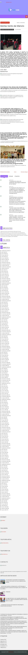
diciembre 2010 (5, 493)
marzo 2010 (4, 507)
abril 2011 (3, 487)
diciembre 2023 (5, 278)
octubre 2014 (4, 430)
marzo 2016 (4, 406)
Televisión (8, 591)
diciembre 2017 (5, 378)
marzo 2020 (4, 342)
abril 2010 (4, 505)
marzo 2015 (4, 423)
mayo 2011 (4, 486)
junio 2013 (4, 451)
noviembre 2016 (5, 396)
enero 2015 (4, 426)
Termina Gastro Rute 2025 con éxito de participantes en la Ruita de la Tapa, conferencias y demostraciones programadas (13, 628)
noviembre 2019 (5, 348)
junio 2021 (4, 321)
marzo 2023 (4, 292)
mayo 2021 (4, 323)
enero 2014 (4, 442)
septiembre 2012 (5, 464)
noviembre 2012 (5, 461)
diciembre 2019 (5, 346)
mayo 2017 (4, 387)
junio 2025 (4, 253)
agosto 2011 (4, 482)
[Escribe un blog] (2, 69)
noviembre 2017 (5, 380)
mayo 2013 (4, 452)
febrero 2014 (4, 440)
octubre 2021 (4, 315)
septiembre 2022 (5, 300)
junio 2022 (4, 303)
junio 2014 (4, 434)
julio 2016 (4, 401)
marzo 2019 (4, 358)
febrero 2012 (4, 473)
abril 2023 (4, 290)
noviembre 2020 (5, 331)
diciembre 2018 (5, 362)
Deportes (2, 641)
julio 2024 (4, 270)
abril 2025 (4, 256)
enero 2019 (4, 361)
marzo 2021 (4, 325)
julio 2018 (4, 368)
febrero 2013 (4, 457)
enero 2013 (4, 458)
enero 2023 (4, 294)
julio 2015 (4, 417)
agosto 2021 (4, 318)
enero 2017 (4, 393)
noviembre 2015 (5, 412)
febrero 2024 (4, 275)
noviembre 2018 (5, 364)
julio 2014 (4, 433)
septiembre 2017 (5, 383)
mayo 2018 (4, 371)
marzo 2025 (4, 258)
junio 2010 (4, 502)
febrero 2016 (4, 408)
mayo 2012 (4, 468)
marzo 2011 (4, 489)
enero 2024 (4, 277)
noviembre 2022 (5, 297)
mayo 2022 (4, 305)
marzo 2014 (4, 439)
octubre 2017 (4, 381)
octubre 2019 (4, 349)
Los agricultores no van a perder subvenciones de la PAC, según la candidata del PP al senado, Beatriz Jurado (16, 599)
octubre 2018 (4, 365)
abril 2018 (4, 373)
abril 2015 (4, 421)
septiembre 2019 (5, 350)
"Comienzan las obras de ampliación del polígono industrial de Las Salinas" (17, 183)
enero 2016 (4, 409)
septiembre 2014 (5, 431)
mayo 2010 (4, 504)
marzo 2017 (4, 390)
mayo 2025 (4, 255)
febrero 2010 (4, 508)
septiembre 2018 (5, 367)
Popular (11, 176)
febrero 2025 (4, 259)
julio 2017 (3, 384)
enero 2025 (4, 261)
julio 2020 (4, 336)
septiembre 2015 (5, 415)
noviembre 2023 (5, 280)
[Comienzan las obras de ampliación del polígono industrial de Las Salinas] (4, 179)
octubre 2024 (5, 265)
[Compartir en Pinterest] (6, 69)
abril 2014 (4, 437)
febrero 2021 (4, 327)
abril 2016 (4, 405)
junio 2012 (4, 467)
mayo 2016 (4, 403)
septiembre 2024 (5, 267)
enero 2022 (4, 311)
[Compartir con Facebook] (4, 69)
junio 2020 (4, 337)
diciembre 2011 (5, 476)
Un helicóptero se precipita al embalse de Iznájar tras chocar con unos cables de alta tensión (16, 581)
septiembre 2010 (5, 498)
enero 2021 (4, 328)
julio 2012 (4, 465)
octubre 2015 (4, 414)
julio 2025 (4, 252)
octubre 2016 (4, 398)
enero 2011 (4, 492)
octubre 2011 (4, 479)
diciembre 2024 (5, 262)
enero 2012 (4, 474)
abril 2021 (4, 324)
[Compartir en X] (3, 69)
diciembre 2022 (5, 296)
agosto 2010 (4, 499)
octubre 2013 (4, 446)
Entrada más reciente (5, 172)
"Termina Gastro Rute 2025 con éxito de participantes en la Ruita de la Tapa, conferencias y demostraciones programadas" (17, 210)
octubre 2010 (4, 496)
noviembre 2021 (5, 314)
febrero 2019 (4, 359)
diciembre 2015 (5, 411)
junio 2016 (4, 402)
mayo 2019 (4, 355)
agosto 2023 (4, 284)
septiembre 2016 (5, 399)
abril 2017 (4, 389)
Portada (2, 644)
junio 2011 (4, 484)
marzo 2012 (4, 471)
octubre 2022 (4, 299)
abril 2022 (4, 306)
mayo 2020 (4, 339)
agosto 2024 (4, 268)
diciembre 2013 (5, 443)
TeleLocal (2, 647)
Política (2, 642)
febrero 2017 (4, 392)
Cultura (2, 639)
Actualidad (4, 176)
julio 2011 (3, 483)
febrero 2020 (4, 343)
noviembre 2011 (5, 477)
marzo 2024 (4, 274)
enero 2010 (4, 510)
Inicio (15, 172)
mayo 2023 (4, 289)
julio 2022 (4, 302)
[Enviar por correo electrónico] (1, 69)
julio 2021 (4, 320)
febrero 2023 (4, 293)
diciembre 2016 (5, 395)
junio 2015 (4, 418)
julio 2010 (4, 501)
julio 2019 (4, 352)
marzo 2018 (4, 374)
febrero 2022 (4, 309)
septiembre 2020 (5, 334)
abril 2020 (4, 340)
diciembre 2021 (5, 312)
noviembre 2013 (5, 445)
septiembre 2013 (5, 448)
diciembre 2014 (5, 427)
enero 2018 (4, 377)
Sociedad (2, 646)
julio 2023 (4, 286)
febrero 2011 (4, 490)
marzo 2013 (4, 455)
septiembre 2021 (5, 317)
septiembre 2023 (5, 283)
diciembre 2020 (5, 330)
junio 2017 (4, 386)
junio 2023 (4, 287)
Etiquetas (17, 176)
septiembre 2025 (5, 250)
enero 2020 (4, 345)
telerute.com (11, 651)
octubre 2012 (4, 462)
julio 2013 (4, 449)
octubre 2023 (4, 281)
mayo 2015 (4, 420)
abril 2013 (4, 454)
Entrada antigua (24, 172)
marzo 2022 (4, 308)
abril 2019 (4, 356)
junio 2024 (4, 271)
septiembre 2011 (5, 480)
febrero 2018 (4, 376)
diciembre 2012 (5, 459)
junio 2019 (4, 353)
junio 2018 (4, 370)
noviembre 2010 (5, 495)
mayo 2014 (4, 436)
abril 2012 (4, 470)
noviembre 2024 (5, 264)
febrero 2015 (4, 424)
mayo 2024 (4, 272)
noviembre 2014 (5, 429)
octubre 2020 (4, 333)
